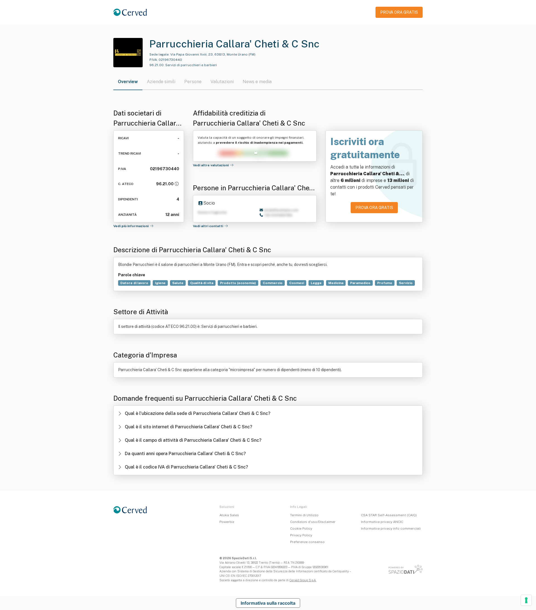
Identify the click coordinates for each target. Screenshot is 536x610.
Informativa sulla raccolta (268, 603)
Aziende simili (161, 81)
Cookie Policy (301, 528)
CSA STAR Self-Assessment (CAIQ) (389, 515)
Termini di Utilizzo (304, 515)
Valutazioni (222, 81)
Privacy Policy (301, 535)
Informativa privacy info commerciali (391, 528)
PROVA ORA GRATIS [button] (399, 12)
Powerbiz (226, 522)
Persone (193, 81)
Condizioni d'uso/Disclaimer (313, 522)
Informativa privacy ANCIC (382, 522)
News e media (257, 81)
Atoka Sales (229, 515)
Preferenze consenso (307, 542)
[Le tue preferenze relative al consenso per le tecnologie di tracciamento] (526, 600)
